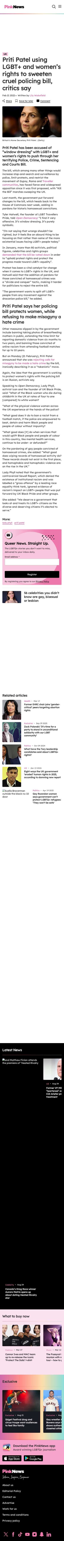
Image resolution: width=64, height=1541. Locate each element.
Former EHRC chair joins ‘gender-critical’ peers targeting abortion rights (42, 707)
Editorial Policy (11, 1491)
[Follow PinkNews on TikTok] (20, 1535)
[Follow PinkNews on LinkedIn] (48, 1535)
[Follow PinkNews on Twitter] (6, 1535)
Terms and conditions (15, 1514)
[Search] (54, 6)
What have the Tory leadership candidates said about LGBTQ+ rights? (41, 752)
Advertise (8, 1502)
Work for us (9, 1508)
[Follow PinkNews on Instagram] (34, 1535)
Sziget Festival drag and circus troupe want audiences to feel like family (21, 1422)
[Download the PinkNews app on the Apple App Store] (11, 1458)
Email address (16, 557)
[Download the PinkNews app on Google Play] (33, 1458)
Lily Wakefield (38, 95)
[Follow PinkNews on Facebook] (13, 1535)
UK (5, 54)
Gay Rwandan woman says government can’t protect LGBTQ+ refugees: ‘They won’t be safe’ (47, 798)
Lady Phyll (7, 522)
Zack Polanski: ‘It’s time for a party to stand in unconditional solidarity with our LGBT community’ (41, 731)
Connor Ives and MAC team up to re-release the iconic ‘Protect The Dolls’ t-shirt (20, 1357)
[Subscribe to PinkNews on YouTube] (27, 1535)
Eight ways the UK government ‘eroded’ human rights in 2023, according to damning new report (42, 774)
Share (9, 101)
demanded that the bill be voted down (26, 254)
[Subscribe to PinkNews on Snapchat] (41, 1535)
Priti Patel (19, 522)
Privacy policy (11, 1520)
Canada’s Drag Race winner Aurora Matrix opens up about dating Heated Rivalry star (21, 1293)
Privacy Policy (42, 581)
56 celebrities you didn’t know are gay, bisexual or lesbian (41, 596)
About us (7, 1485)
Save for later (26, 101)
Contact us (9, 1496)
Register (32, 574)
